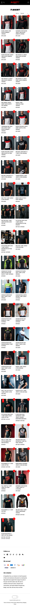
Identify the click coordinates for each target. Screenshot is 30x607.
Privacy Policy (13, 602)
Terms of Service (7, 602)
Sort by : (17, 13)
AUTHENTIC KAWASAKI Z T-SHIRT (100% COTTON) (15, 2)
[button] (1, 2)
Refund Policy (19, 602)
